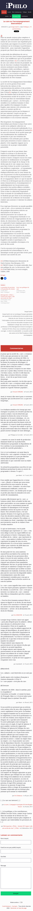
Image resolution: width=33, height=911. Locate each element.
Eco (10, 16)
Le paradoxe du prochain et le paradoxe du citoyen (8, 288)
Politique (25, 12)
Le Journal (4, 12)
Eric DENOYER (18, 615)
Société (9, 12)
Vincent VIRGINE (18, 392)
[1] (16, 61)
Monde (29, 12)
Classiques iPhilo (16, 16)
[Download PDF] (1, 36)
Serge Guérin (15, 27)
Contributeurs (24, 16)
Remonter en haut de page (19, 908)
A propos (14, 906)
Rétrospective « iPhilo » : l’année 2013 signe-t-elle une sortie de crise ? (8, 296)
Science (7, 16)
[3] (31, 130)
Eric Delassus (18, 796)
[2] (10, 92)
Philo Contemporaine (17, 12)
